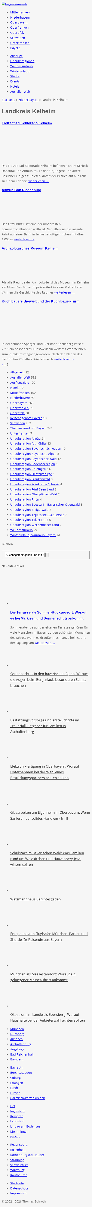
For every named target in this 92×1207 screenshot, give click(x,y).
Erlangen (16, 1083)
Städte (14, 76)
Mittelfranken (20, 12)
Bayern (15, 48)
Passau (15, 1137)
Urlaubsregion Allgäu (25, 438)
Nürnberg (17, 1034)
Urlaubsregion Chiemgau (28, 469)
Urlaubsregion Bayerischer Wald (33, 459)
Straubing (17, 1160)
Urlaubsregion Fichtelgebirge (31, 474)
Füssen (15, 1093)
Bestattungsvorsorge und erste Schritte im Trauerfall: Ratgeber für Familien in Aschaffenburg (44, 726)
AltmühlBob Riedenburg (21, 190)
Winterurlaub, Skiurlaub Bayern (33, 535)
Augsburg (17, 1049)
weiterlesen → (38, 181)
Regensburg (19, 1144)
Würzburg (17, 1170)
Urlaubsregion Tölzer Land (29, 520)
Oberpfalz (17, 33)
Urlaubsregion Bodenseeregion (32, 464)
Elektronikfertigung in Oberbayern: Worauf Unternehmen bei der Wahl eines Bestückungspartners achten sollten (44, 772)
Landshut (17, 1121)
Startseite (17, 1183)
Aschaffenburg (20, 1044)
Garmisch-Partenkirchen (27, 1098)
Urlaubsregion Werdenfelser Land (34, 525)
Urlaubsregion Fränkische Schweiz (34, 484)
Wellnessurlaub (21, 66)
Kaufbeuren (18, 1175)
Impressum (18, 1193)
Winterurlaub (20, 71)
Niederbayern (20, 17)
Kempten (16, 1116)
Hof (12, 1106)
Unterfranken (20, 43)
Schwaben (17, 38)
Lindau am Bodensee (25, 1126)
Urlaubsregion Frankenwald (30, 479)
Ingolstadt (17, 1111)
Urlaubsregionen (22, 61)
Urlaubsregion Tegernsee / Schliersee (37, 515)
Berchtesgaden (21, 1072)
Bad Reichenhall (22, 1054)
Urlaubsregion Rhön (24, 499)
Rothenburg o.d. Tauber (27, 1155)
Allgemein (17, 372)
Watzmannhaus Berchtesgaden (35, 899)
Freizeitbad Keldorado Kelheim (27, 123)
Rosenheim (18, 1150)
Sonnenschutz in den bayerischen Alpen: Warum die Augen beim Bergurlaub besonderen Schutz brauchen (49, 679)
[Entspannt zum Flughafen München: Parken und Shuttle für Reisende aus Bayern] (21, 925)
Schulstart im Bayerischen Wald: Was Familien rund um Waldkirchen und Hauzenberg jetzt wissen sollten (47, 859)
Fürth (14, 1088)
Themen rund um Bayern (28, 428)
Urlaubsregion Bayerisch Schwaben (35, 448)
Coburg (15, 1078)
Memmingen (19, 1131)
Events (15, 81)
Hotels (14, 86)
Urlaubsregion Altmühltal (28, 443)
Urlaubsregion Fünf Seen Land (32, 489)
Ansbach (16, 1039)
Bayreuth (16, 1067)
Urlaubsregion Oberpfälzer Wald (33, 494)
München (17, 1029)
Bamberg (16, 1059)
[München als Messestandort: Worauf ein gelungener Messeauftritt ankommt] (21, 966)
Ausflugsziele (19, 382)
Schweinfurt (19, 1165)
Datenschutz (19, 1188)
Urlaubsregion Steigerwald (29, 510)
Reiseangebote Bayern (26, 418)
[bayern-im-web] (14, 4)
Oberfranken (19, 27)
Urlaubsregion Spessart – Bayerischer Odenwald (45, 504)
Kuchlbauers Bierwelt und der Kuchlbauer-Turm (40, 301)
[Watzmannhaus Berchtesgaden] (21, 891)
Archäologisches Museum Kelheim (30, 248)
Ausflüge (16, 56)
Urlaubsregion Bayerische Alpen (33, 454)
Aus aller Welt (20, 92)
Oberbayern (19, 22)
